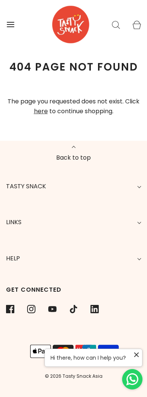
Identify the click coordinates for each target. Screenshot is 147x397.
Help (13, 258)
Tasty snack (26, 186)
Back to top (73, 157)
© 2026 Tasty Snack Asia (74, 376)
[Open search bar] (116, 24)
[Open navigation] (10, 24)
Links (13, 222)
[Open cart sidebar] (136, 24)
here (41, 111)
